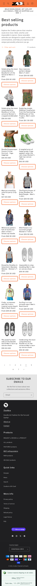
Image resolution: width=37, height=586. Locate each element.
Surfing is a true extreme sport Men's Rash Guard (27, 304)
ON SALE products (10, 460)
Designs (6, 473)
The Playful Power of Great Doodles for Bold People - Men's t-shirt (27, 193)
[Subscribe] (31, 395)
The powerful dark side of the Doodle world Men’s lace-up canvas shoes (9, 342)
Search (6, 482)
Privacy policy (8, 499)
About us (7, 422)
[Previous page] (5, 365)
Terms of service (9, 504)
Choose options (10, 84)
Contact (6, 426)
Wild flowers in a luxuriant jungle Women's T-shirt (25, 229)
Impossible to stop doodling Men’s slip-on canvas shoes (27, 267)
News (5, 477)
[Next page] (24, 369)
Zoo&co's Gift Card (10, 486)
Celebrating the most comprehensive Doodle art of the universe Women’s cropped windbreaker (10, 112)
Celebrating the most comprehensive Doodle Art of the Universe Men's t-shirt (10, 73)
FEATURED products (10, 447)
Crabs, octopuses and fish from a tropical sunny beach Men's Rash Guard (10, 305)
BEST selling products (11, 451)
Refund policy (8, 512)
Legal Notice (8, 517)
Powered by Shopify (23, 566)
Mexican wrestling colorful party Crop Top (9, 192)
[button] (4, 3)
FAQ (5, 521)
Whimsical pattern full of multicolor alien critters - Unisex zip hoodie (9, 230)
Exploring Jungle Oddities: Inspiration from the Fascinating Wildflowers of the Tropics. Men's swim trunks (27, 113)
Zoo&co (15, 566)
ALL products (8, 442)
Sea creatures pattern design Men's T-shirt (25, 71)
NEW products (8, 456)
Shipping (6, 508)
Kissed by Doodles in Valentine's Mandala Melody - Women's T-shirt (10, 268)
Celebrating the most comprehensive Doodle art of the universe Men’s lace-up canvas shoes (27, 343)
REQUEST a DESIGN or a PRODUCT (15, 438)
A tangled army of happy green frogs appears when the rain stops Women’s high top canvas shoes (27, 154)
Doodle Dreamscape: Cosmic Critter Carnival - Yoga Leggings (10, 152)
